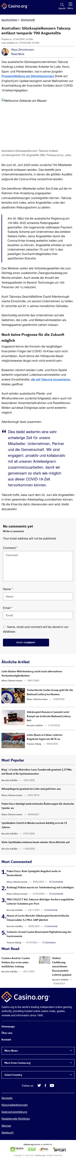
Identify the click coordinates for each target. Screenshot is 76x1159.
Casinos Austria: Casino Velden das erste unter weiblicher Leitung (15, 962)
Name (8, 589)
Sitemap (6, 1125)
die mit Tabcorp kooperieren (50, 379)
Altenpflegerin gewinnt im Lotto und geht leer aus (31, 788)
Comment (10, 548)
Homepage (8, 1026)
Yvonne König (34, 744)
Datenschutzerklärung (14, 1112)
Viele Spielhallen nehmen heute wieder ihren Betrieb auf (35, 842)
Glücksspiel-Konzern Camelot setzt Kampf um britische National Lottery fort (48, 716)
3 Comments (49, 942)
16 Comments (56, 881)
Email (7, 608)
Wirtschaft (28, 20)
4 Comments (51, 909)
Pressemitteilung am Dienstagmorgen (27, 76)
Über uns (6, 1033)
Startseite (7, 1098)
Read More (17, 54)
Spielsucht (7, 1132)
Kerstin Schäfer (35, 725)
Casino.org (40, 1155)
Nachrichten (9, 20)
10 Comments (56, 893)
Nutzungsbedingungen (14, 1105)
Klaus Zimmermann (22, 49)
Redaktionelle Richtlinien (15, 1118)
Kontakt (6, 1039)
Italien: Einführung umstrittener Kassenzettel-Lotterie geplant (61, 966)
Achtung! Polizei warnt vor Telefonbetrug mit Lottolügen (40, 887)
